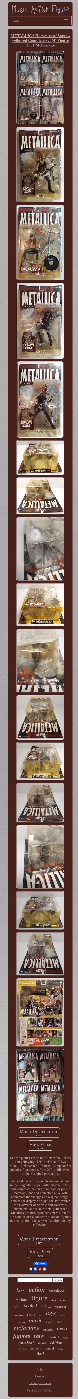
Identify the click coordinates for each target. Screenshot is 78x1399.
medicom (60, 1306)
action (37, 1289)
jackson (46, 1306)
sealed (30, 1305)
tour (40, 1315)
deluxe (31, 1314)
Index (40, 1369)
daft (17, 1306)
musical (26, 1342)
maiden (62, 1315)
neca (62, 1328)
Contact (40, 1376)
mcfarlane (27, 1328)
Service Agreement (40, 1390)
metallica (56, 1290)
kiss (20, 1290)
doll (40, 1353)
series (41, 1343)
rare (39, 1336)
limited (53, 1337)
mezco (50, 1321)
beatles (48, 1329)
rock (53, 1300)
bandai (49, 1348)
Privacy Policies (40, 1383)
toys (51, 1312)
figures (21, 1335)
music (35, 1320)
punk (65, 1337)
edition (56, 1343)
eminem (35, 1348)
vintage (22, 1349)
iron (59, 1321)
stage (60, 1348)
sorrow (22, 1322)
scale (62, 1300)
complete (19, 1315)
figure (39, 1298)
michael (21, 1300)
